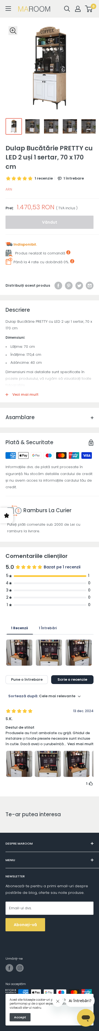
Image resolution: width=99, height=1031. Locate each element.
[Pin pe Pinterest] (69, 285)
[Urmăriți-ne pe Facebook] (9, 968)
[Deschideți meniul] (8, 8)
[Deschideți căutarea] (67, 9)
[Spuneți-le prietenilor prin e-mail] (90, 285)
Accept (20, 1017)
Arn (9, 189)
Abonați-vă (25, 924)
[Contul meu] (78, 9)
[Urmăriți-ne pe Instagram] (20, 968)
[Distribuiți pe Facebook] (58, 285)
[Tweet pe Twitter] (79, 285)
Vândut (49, 222)
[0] (89, 9)
